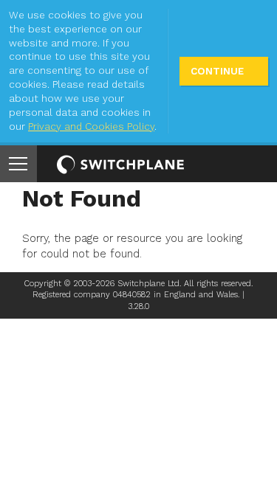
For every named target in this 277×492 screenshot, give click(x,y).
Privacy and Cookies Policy (91, 126)
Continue (217, 71)
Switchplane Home (120, 164)
